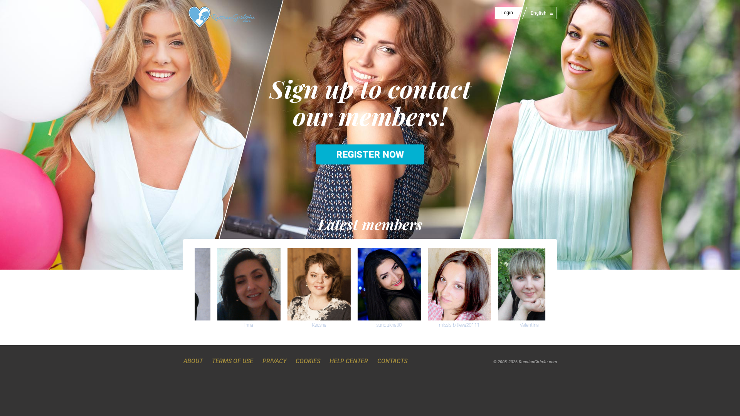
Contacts (392, 361)
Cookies (308, 361)
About (193, 361)
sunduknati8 (366, 325)
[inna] (226, 284)
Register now (370, 154)
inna (226, 325)
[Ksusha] (296, 284)
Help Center (349, 361)
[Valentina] (506, 284)
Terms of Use (232, 361)
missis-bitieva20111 (436, 325)
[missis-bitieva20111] (436, 284)
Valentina (506, 325)
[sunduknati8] (366, 284)
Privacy (274, 361)
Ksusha (296, 325)
